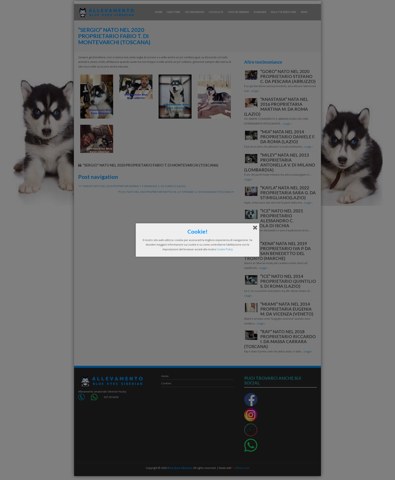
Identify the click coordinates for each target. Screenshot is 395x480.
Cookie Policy (224, 249)
